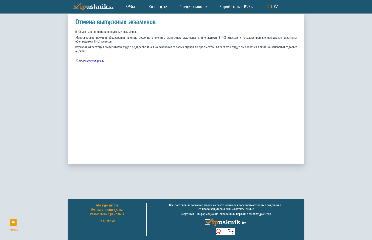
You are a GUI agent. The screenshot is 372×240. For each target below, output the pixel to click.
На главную (107, 220)
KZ (276, 6)
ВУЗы (130, 6)
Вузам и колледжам (107, 210)
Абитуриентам (107, 205)
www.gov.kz (97, 61)
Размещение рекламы (107, 214)
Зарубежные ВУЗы (237, 6)
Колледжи (158, 6)
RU (269, 6)
